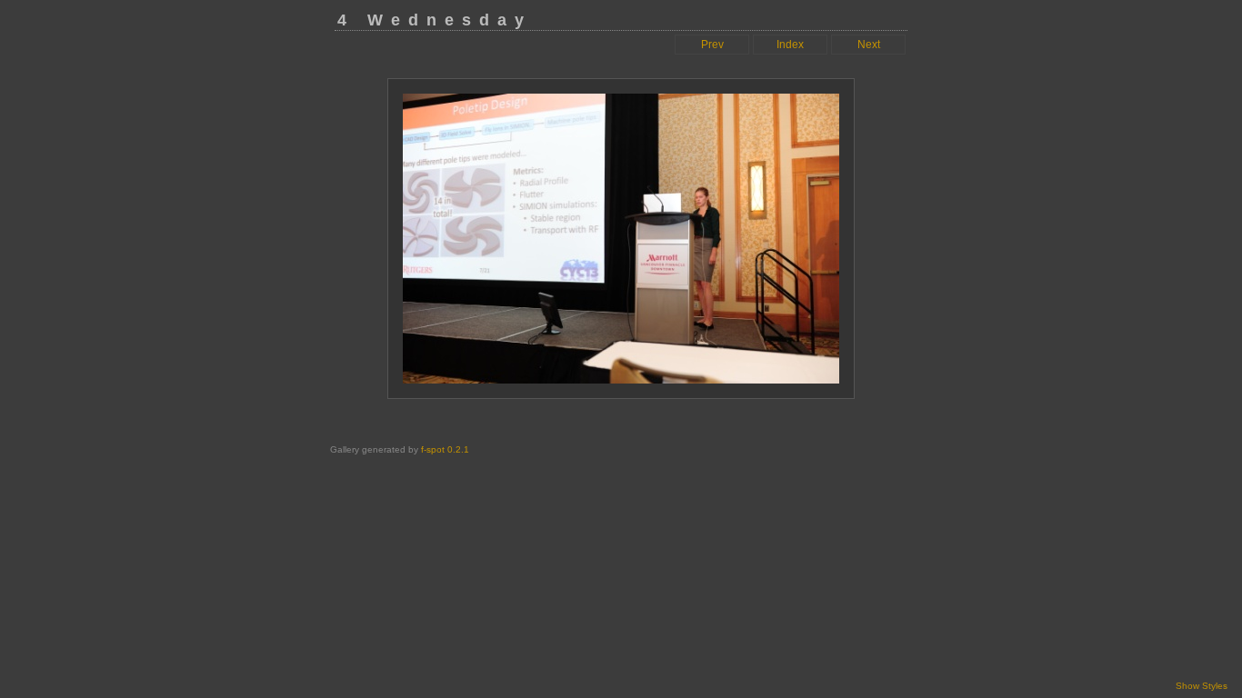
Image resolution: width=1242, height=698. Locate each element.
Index (790, 44)
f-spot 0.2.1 (445, 449)
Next (868, 44)
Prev (712, 44)
